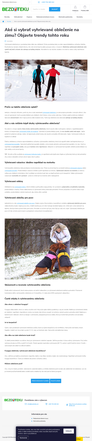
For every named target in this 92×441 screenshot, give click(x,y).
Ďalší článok (55, 381)
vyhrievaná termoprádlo (12, 144)
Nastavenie (23, 438)
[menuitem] (7, 17)
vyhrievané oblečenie (49, 113)
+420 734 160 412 (53, 404)
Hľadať (55, 9)
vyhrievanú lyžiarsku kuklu (32, 154)
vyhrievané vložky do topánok (28, 131)
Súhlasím (69, 431)
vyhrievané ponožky (11, 171)
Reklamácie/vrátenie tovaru (9, 2)
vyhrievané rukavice (76, 168)
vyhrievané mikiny (20, 187)
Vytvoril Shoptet (85, 437)
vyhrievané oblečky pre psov (26, 203)
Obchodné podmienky (39, 421)
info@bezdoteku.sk (32, 404)
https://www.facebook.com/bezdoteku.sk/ (78, 404)
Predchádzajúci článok (40, 381)
